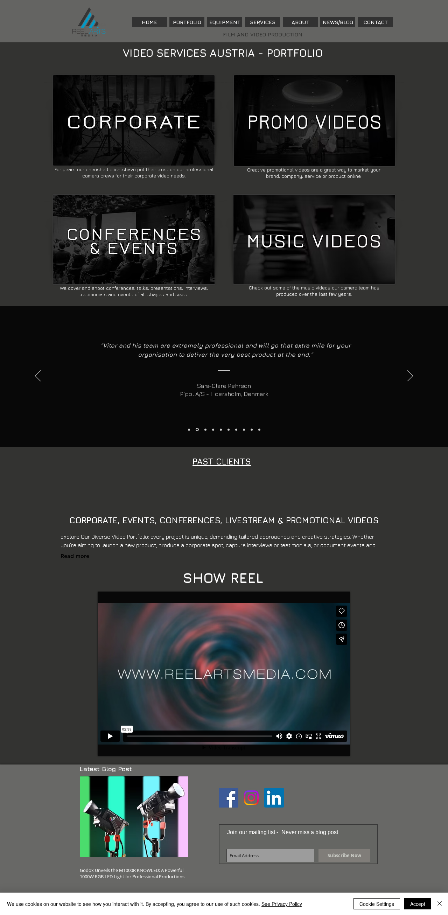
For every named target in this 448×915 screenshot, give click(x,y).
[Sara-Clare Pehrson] (197, 429)
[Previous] (38, 376)
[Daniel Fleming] (236, 429)
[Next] (410, 376)
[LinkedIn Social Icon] (274, 798)
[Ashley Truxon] (205, 429)
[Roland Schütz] (252, 429)
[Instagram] (251, 798)
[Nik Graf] (221, 429)
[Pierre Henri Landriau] (244, 429)
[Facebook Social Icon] (228, 798)
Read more (75, 556)
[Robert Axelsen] (189, 429)
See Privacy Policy (281, 903)
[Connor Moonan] (228, 429)
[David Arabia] (259, 429)
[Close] (439, 903)
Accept (417, 903)
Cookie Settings (376, 903)
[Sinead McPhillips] (213, 429)
